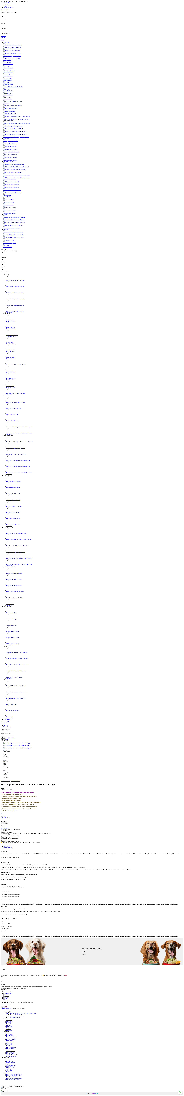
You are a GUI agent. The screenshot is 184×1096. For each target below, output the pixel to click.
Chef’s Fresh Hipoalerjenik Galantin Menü (10, 781)
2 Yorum (2, 788)
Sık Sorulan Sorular (10, 1065)
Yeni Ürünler (9, 1044)
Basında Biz (9, 1030)
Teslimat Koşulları (10, 1051)
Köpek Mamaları (10, 1033)
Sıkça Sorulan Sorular (8, 7)
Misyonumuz (9, 1021)
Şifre (2, 734)
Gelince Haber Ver (5, 828)
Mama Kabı (9, 1043)
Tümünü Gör (9, 312)
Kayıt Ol (7, 721)
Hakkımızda (9, 1020)
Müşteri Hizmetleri (10, 1062)
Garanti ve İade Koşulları (12, 1054)
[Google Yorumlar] (7, 993)
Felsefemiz (8, 1022)
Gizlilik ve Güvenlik (11, 1056)
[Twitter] (5, 998)
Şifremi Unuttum (12, 737)
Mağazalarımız (9, 1027)
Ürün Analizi (6, 846)
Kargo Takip (9, 1071)
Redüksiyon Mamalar (11, 1039)
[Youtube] (5, 997)
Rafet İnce (8, 1025)
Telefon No (3, 732)
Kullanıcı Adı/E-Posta (5, 729)
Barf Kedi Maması (10, 1048)
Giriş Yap (3, 721)
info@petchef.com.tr (15, 1017)
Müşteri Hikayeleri (10, 1067)
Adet (2, 819)
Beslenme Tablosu (7, 719)
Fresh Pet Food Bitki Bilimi (12, 1079)
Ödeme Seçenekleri (7, 847)
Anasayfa (8, 1058)
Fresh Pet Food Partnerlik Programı (14, 1078)
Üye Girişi (5, 725)
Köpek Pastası (9, 1040)
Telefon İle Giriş (7, 726)
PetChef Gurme (9, 1042)
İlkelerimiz (8, 1023)
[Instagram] (6, 994)
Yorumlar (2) (6, 849)
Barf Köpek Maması (11, 1047)
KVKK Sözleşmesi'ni (7, 1008)
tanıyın (7, 5)
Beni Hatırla (5, 737)
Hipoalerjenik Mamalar (11, 1036)
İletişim (5, 6)
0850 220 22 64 (18, 1014)
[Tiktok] (5, 999)
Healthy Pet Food (10, 1035)
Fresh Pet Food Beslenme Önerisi (14, 1074)
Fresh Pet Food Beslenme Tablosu (14, 1075)
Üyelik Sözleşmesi (10, 1052)
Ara (15, 12)
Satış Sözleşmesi (10, 1053)
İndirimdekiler (9, 1061)
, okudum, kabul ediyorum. (13, 1008)
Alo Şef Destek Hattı (5, 2)
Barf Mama (9, 1045)
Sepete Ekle (3, 821)
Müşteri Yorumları (10, 1066)
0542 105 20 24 (20, 1016)
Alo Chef (8, 1029)
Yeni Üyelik (9, 1070)
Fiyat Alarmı (3, 817)
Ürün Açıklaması (7, 845)
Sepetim (8, 1064)
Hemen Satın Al (4, 823)
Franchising (9, 1026)
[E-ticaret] (92, 1093)
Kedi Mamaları (9, 1034)
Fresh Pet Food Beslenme (12, 1076)
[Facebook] (6, 996)
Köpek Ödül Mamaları (11, 1038)
